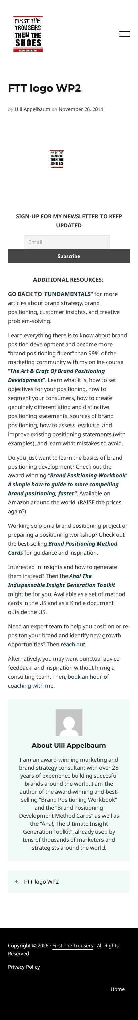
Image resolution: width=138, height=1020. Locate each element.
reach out (73, 644)
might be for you (61, 585)
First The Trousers (72, 945)
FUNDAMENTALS (68, 294)
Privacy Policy (24, 966)
